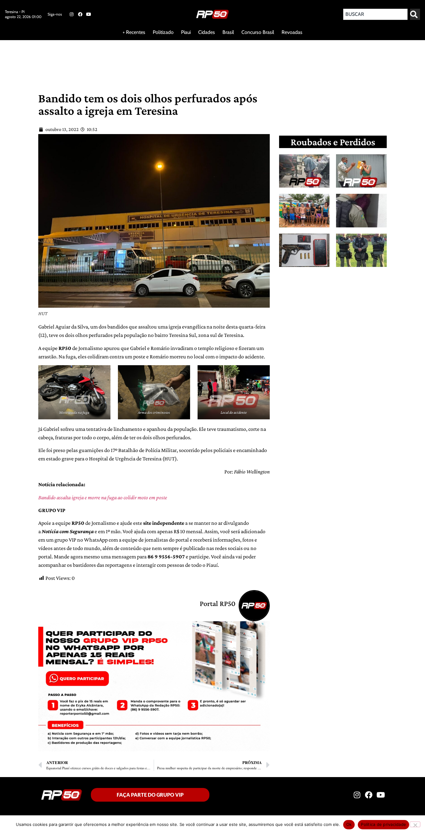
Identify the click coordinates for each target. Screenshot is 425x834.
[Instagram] (71, 14)
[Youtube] (88, 14)
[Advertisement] (150, 60)
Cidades (206, 32)
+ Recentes (134, 32)
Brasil (228, 32)
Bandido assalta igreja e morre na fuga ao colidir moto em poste (102, 497)
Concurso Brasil (257, 32)
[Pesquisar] (415, 14)
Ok (349, 824)
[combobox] (375, 14)
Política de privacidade (383, 824)
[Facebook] (80, 14)
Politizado (163, 32)
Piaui (186, 32)
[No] (415, 824)
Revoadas (292, 32)
